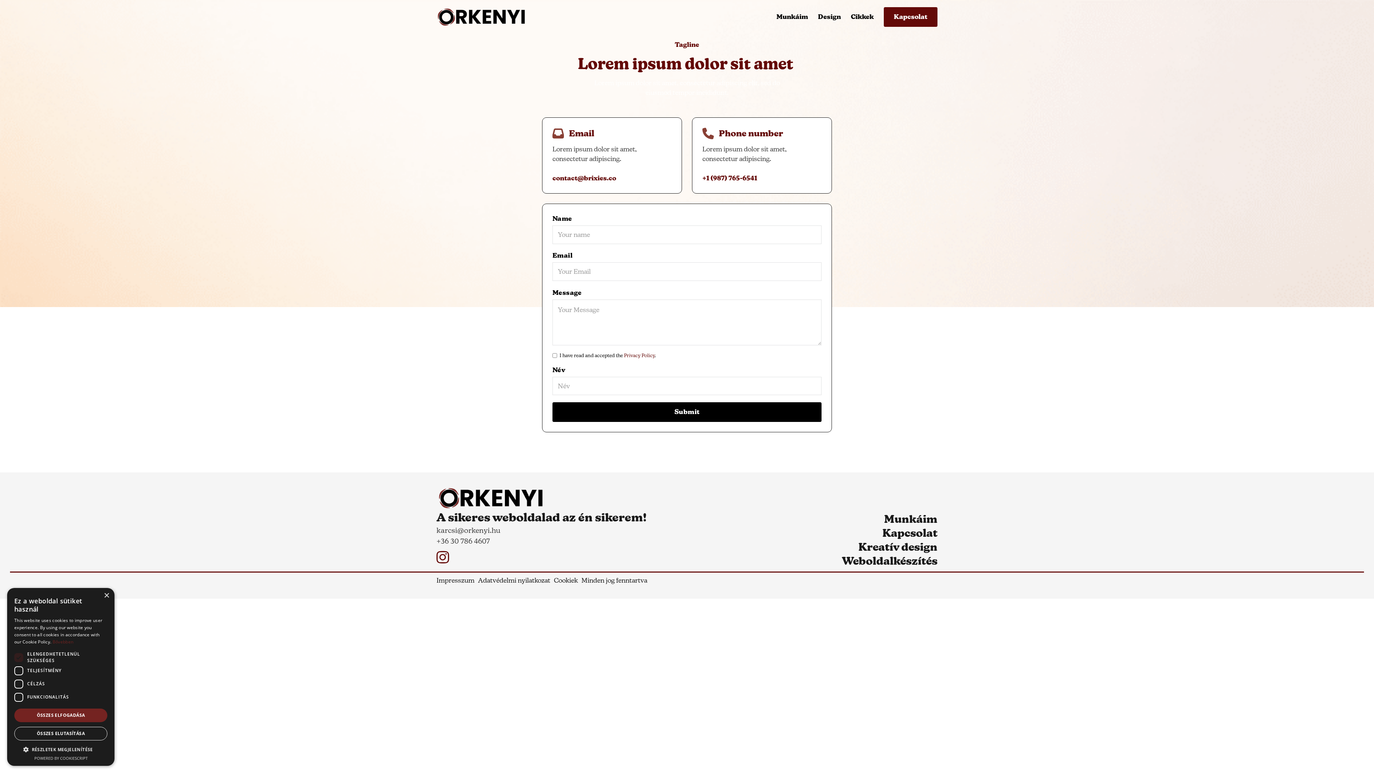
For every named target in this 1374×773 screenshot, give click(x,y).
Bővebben (63, 642)
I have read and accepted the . (608, 355)
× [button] (106, 595)
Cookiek (566, 580)
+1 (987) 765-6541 (729, 178)
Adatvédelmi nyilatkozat (514, 580)
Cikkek (862, 17)
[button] (60, 749)
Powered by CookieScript (61, 758)
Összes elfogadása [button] (61, 715)
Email (562, 255)
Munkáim (792, 17)
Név (558, 370)
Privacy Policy (639, 355)
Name (562, 219)
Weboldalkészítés (889, 561)
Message (567, 293)
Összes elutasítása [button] (61, 733)
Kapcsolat (910, 17)
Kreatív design (897, 547)
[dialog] (60, 677)
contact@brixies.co (584, 178)
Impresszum (455, 580)
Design (829, 17)
